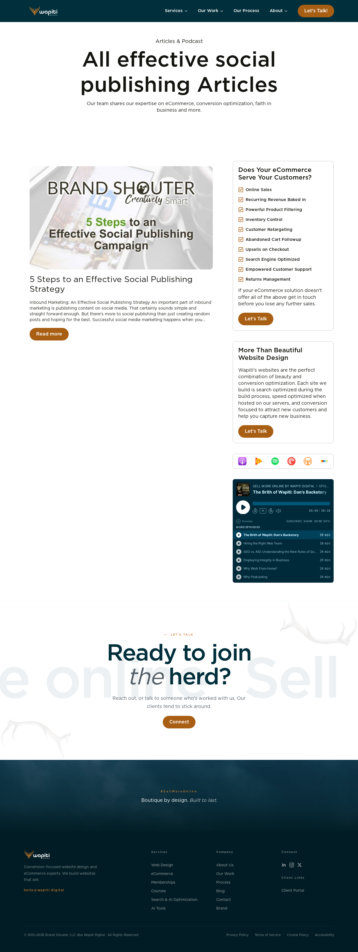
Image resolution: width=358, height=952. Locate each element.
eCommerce (162, 874)
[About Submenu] (287, 11)
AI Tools (158, 908)
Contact (223, 900)
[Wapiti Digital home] (43, 11)
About (276, 11)
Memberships (163, 882)
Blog (220, 891)
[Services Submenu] (188, 11)
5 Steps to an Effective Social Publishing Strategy (111, 284)
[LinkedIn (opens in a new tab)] (283, 865)
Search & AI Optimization (174, 900)
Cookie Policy (297, 935)
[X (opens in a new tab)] (299, 865)
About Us (225, 865)
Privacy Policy (237, 935)
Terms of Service (268, 935)
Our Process (246, 11)
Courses (158, 891)
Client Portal (292, 890)
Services (174, 11)
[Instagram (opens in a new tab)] (291, 865)
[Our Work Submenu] (223, 11)
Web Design (162, 865)
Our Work (208, 11)
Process (223, 882)
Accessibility (324, 935)
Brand (221, 908)
